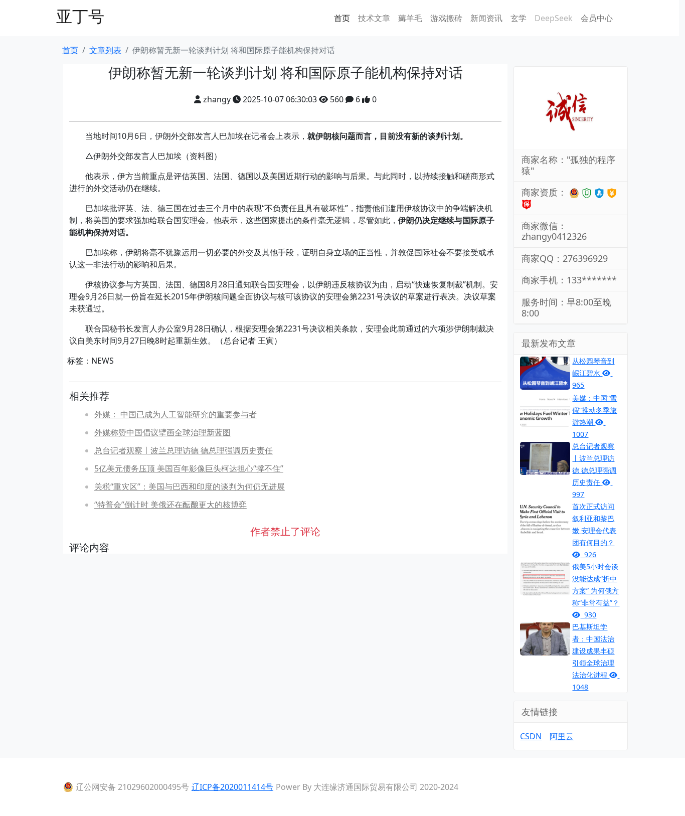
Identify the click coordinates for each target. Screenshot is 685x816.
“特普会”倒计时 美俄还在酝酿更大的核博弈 (170, 504)
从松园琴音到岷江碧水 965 (593, 373)
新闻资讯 (486, 18)
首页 (342, 18)
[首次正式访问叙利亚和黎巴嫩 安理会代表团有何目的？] (545, 517)
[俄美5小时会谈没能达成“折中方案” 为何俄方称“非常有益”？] (545, 577)
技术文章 (374, 18)
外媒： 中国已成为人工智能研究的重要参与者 (175, 414)
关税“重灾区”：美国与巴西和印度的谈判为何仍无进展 (189, 486)
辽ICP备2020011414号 (232, 786)
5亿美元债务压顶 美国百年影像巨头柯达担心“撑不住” (188, 468)
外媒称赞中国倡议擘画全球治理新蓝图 (162, 432)
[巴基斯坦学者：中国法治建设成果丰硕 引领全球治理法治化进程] (545, 637)
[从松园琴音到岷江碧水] (545, 372)
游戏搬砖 (446, 18)
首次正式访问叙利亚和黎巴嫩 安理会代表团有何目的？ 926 (594, 530)
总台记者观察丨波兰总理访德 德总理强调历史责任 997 (594, 470)
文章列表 (105, 50)
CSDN (531, 736)
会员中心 (597, 18)
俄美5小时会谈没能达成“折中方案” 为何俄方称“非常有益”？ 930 (595, 590)
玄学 (518, 18)
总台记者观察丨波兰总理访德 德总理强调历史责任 (183, 450)
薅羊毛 (410, 18)
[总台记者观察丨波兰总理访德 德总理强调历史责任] (545, 457)
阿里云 (562, 736)
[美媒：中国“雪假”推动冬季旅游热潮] (545, 409)
